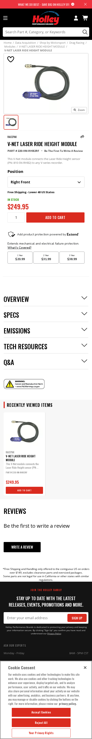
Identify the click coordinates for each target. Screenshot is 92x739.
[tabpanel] (24, 454)
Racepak (12, 137)
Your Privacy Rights (41, 733)
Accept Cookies (41, 712)
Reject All (41, 722)
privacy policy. (68, 703)
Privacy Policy (54, 633)
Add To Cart (55, 217)
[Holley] (46, 18)
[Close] (85, 667)
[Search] (84, 32)
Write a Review (22, 547)
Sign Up (77, 618)
